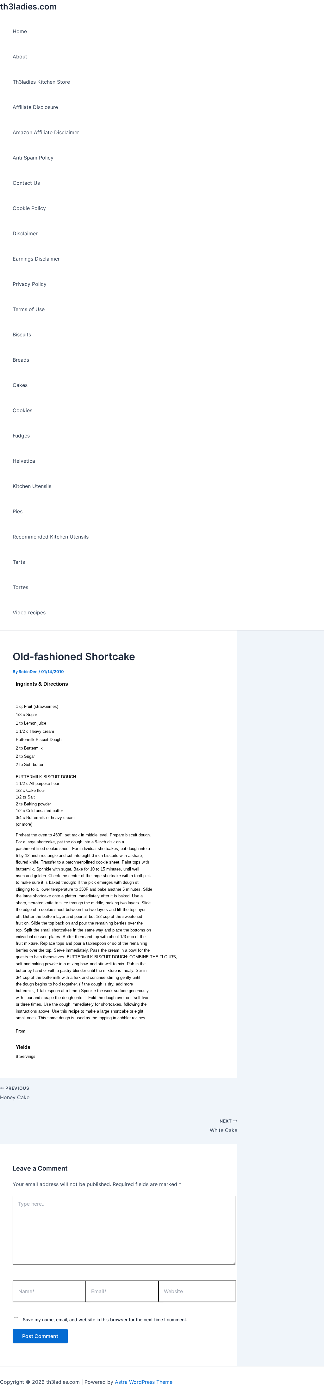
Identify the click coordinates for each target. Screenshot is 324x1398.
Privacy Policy (30, 284)
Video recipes (29, 612)
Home (20, 31)
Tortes (20, 587)
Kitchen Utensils (32, 486)
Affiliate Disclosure (35, 107)
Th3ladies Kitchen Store (41, 82)
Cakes (20, 385)
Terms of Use (29, 309)
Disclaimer (25, 233)
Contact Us (26, 183)
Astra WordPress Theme (143, 1382)
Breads (21, 360)
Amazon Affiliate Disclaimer (46, 132)
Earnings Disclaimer (36, 259)
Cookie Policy (29, 208)
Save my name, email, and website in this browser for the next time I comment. (105, 1319)
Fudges (21, 435)
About (20, 56)
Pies (17, 511)
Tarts (19, 562)
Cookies (22, 410)
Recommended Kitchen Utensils (51, 536)
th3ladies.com (28, 6)
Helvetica (24, 461)
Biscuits (22, 334)
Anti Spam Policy (33, 157)
